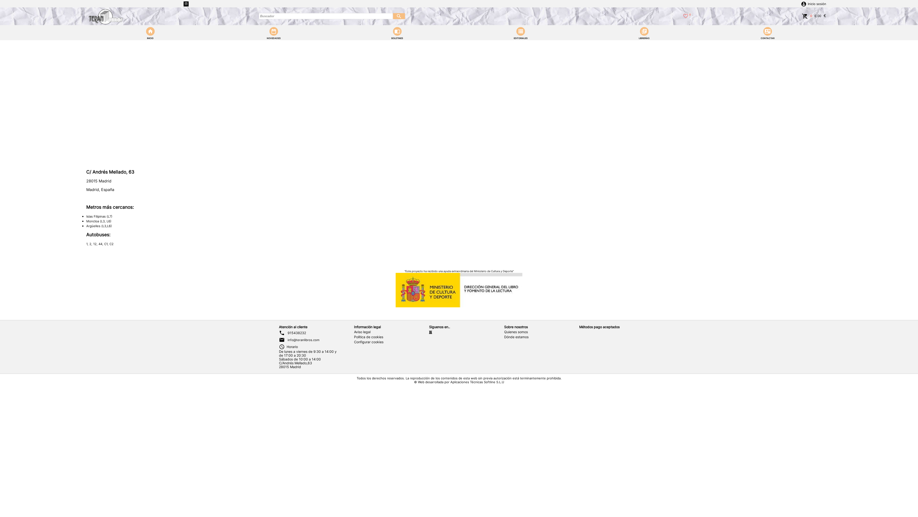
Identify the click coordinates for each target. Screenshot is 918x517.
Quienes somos (516, 332)
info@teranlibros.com (303, 340)
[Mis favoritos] (685, 15)
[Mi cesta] (805, 15)
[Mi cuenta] (804, 3)
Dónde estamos (516, 337)
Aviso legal (362, 332)
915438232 (297, 333)
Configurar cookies (368, 342)
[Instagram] (186, 3)
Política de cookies (368, 337)
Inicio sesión (817, 4)
